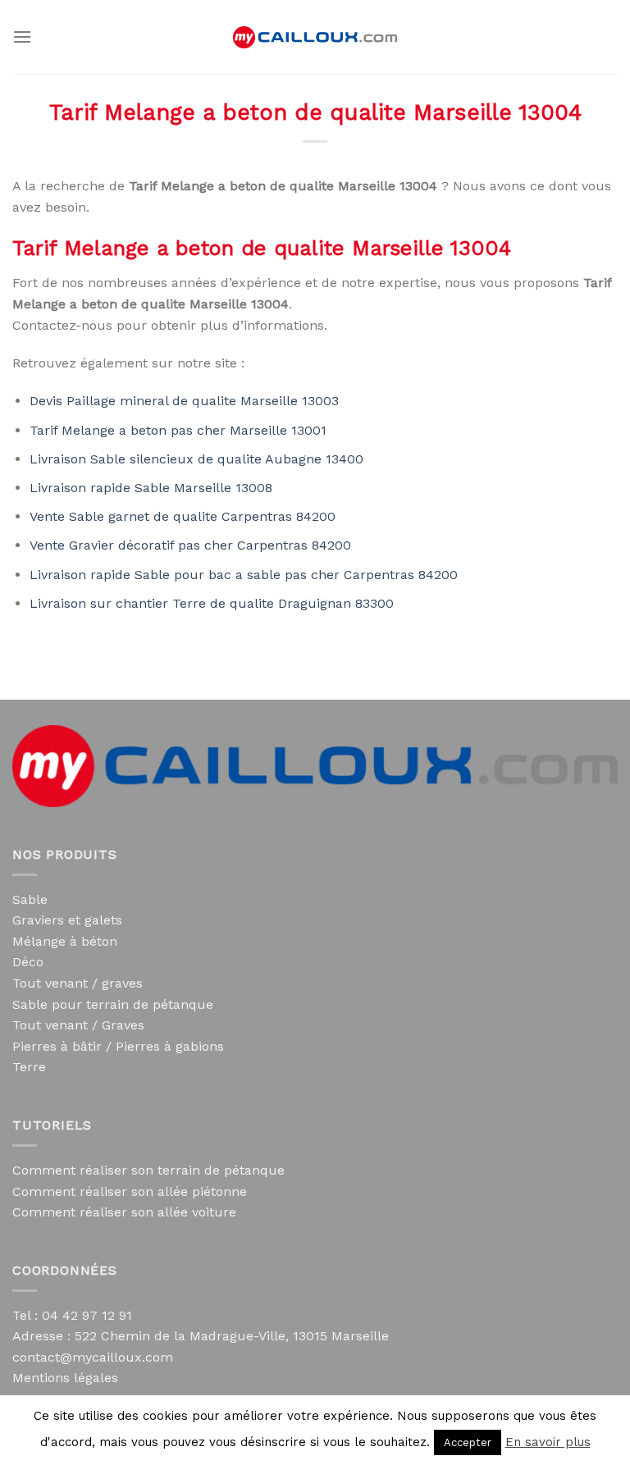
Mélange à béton (64, 941)
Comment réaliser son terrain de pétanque (148, 1170)
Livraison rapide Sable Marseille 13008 (151, 487)
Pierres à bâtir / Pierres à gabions (118, 1046)
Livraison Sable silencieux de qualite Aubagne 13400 (196, 459)
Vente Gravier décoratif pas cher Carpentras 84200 (190, 545)
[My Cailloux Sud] (315, 37)
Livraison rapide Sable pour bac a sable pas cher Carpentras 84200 (244, 574)
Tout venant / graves (77, 983)
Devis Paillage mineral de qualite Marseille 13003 (184, 400)
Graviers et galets (67, 920)
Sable (30, 899)
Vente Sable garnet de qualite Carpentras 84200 (183, 516)
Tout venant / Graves (78, 1025)
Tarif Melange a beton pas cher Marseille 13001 (178, 430)
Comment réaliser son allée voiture (124, 1212)
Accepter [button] (467, 1442)
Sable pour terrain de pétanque (112, 1004)
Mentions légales (65, 1377)
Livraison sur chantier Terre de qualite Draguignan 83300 (212, 603)
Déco (27, 962)
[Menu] (22, 36)
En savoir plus (548, 1442)
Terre (29, 1067)
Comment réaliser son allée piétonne (129, 1191)
